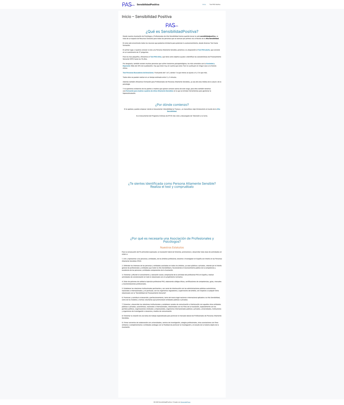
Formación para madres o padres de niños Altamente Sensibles (149, 91)
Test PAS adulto (204, 50)
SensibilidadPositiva (148, 4)
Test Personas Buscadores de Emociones (138, 73)
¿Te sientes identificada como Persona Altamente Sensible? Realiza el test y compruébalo (172, 185)
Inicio (204, 4)
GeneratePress (185, 402)
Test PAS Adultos (214, 4)
